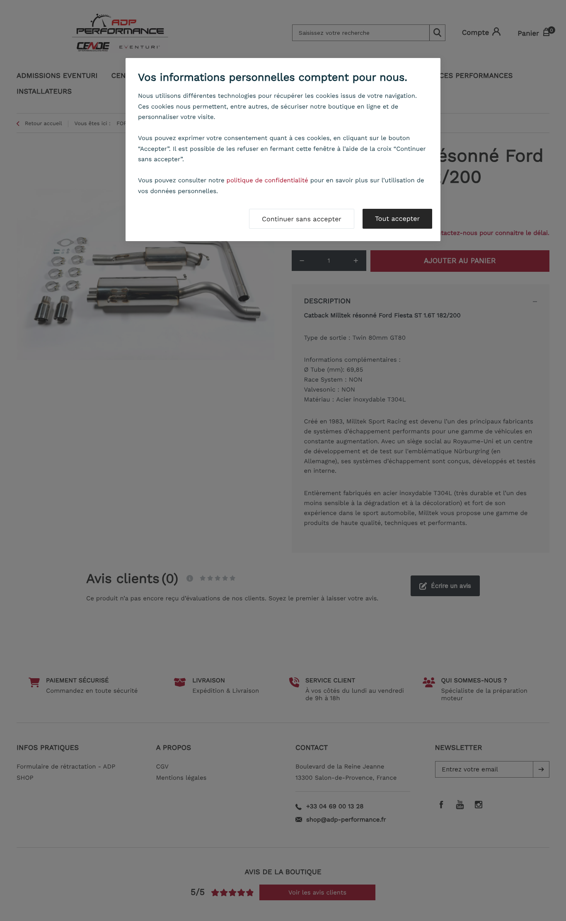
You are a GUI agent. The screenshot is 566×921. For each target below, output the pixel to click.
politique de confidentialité (267, 180)
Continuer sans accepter (301, 219)
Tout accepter (397, 218)
